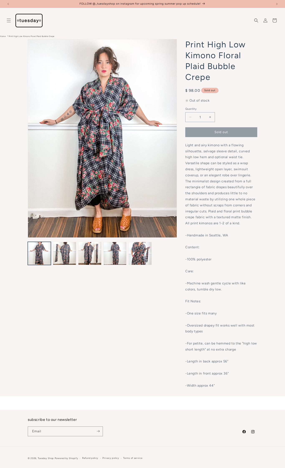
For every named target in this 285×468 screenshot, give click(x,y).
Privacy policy (110, 458)
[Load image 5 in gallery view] (140, 253)
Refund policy (90, 458)
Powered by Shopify (66, 458)
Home (3, 36)
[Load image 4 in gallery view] (115, 253)
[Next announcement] (276, 4)
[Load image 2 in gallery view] (64, 253)
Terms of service (132, 458)
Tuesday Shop (46, 458)
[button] (8, 20)
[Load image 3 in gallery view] (89, 253)
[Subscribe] (98, 431)
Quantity (191, 108)
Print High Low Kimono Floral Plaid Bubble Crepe (31, 36)
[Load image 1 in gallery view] (39, 253)
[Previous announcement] (8, 4)
